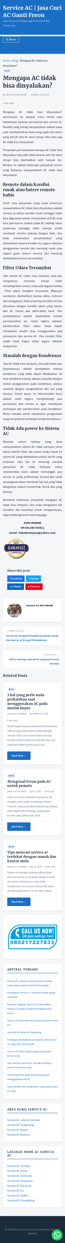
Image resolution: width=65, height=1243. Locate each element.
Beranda (8, 46)
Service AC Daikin (17, 1195)
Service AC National (19, 1185)
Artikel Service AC (41, 46)
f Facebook (16, 578)
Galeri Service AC (13, 51)
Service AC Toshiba (18, 1166)
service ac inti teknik (16, 94)
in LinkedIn (15, 586)
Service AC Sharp (17, 1171)
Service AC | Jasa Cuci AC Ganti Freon (32, 11)
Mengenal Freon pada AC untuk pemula (29, 783)
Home (6, 60)
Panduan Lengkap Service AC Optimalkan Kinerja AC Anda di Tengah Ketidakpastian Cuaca (29, 1009)
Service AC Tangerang (20, 1125)
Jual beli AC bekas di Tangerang (24, 1032)
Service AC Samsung (19, 1175)
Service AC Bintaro (18, 1134)
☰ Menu (11, 39)
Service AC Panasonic (20, 1181)
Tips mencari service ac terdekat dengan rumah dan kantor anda (31, 856)
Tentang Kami (22, 46)
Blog (15, 60)
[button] (57, 1235)
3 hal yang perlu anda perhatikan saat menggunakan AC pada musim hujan (27, 701)
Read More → (19, 755)
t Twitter (33, 578)
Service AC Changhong (21, 1200)
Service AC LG (15, 1190)
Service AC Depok (17, 1129)
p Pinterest (34, 586)
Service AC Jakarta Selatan (23, 1120)
